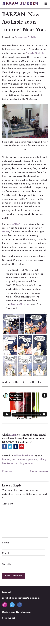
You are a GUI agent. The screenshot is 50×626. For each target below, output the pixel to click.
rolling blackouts (23, 456)
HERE (13, 435)
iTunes (5, 231)
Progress (7, 471)
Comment (7, 504)
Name (6, 543)
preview (32, 459)
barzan (6, 459)
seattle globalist (24, 463)
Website (6, 564)
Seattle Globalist (35, 53)
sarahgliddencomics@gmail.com (21, 598)
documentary (19, 459)
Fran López (8, 618)
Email (6, 553)
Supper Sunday (39, 471)
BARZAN (17, 224)
